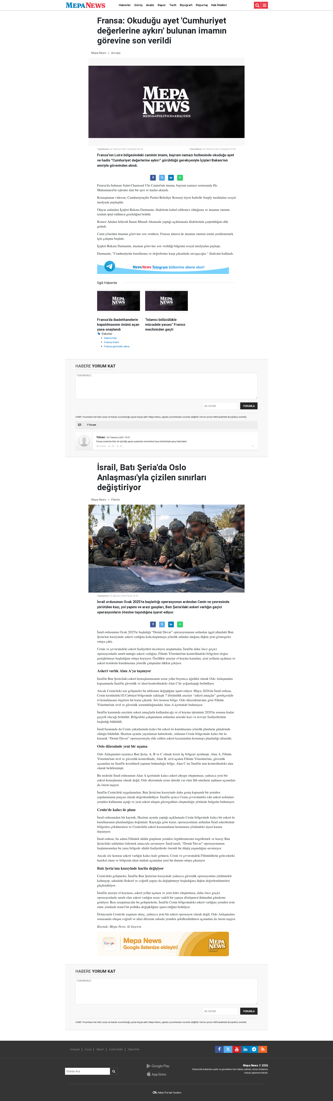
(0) (112, 446)
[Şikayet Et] (252, 446)
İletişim (100, 1049)
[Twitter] (162, 177)
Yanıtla (102, 446)
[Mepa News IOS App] (158, 1073)
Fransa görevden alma (116, 346)
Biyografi (186, 5)
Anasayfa (75, 1049)
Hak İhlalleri (219, 5)
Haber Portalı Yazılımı (169, 1092)
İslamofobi (110, 338)
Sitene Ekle (133, 1049)
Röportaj (202, 5)
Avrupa (115, 53)
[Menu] (264, 5)
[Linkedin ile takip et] (245, 1049)
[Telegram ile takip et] (254, 1049)
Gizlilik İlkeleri (116, 1049)
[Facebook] (153, 177)
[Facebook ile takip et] (219, 1049)
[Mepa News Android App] (158, 1066)
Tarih (172, 5)
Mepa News (98, 53)
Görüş (138, 5)
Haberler (125, 5)
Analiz (150, 5)
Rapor (162, 5)
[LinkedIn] (171, 177)
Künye (88, 1049)
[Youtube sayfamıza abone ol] (236, 1049)
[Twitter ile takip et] (228, 1049)
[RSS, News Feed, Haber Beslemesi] (262, 1049)
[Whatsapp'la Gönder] (180, 177)
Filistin (115, 499)
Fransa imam (111, 342)
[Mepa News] (85, 5)
